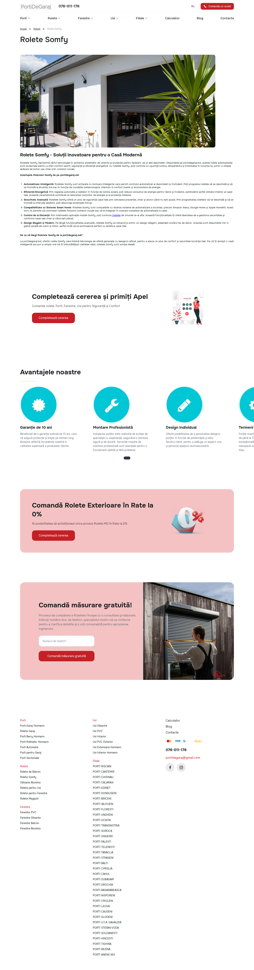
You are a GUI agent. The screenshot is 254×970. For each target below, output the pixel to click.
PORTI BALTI (100, 863)
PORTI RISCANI (102, 766)
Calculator (172, 18)
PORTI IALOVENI (103, 804)
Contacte (227, 18)
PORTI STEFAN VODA (106, 927)
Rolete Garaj (27, 731)
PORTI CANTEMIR (103, 771)
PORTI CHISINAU (103, 777)
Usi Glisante (100, 725)
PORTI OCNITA (102, 820)
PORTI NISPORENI (104, 895)
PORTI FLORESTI (103, 809)
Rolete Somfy (28, 777)
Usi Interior (99, 736)
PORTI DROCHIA (103, 884)
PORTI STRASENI (103, 857)
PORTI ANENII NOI (104, 954)
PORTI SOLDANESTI (105, 933)
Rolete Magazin (29, 798)
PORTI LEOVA (101, 906)
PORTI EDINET (101, 788)
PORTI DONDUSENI (105, 793)
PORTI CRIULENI (103, 900)
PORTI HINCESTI (103, 938)
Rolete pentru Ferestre (33, 793)
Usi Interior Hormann (105, 752)
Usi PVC (98, 731)
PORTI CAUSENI (102, 911)
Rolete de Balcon (30, 771)
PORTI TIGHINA (102, 944)
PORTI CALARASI (103, 782)
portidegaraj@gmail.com (183, 758)
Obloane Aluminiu (30, 782)
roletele (116, 215)
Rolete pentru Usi (30, 788)
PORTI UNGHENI (103, 814)
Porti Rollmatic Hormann (34, 741)
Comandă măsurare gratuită (66, 656)
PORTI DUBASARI (103, 879)
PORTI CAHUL (101, 874)
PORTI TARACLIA (103, 852)
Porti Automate (29, 747)
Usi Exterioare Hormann (107, 747)
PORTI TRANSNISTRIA (106, 825)
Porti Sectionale (29, 758)
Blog (200, 18)
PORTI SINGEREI (103, 836)
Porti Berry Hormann (32, 736)
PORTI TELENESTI (104, 847)
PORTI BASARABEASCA (107, 890)
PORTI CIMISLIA (102, 868)
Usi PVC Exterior (103, 741)
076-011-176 (69, 6)
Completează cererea (53, 318)
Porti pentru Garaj (30, 752)
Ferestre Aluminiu (30, 828)
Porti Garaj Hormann (32, 725)
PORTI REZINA (101, 949)
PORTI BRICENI (102, 798)
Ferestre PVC (28, 812)
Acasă (23, 29)
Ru (192, 6)
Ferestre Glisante (30, 817)
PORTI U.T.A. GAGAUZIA (107, 922)
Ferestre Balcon (29, 823)
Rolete (36, 29)
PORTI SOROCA (102, 831)
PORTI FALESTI (102, 841)
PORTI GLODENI (103, 917)
